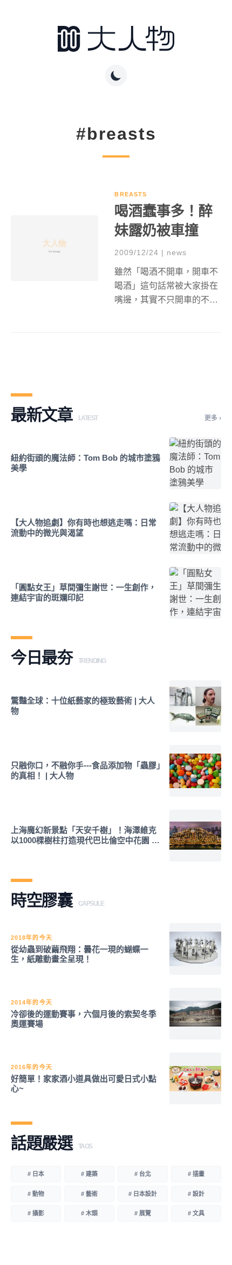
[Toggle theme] (116, 75)
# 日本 (36, 1174)
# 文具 (196, 1213)
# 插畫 (196, 1174)
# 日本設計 (142, 1194)
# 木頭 (89, 1213)
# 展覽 (142, 1213)
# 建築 (89, 1174)
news (177, 252)
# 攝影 (36, 1213)
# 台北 (142, 1174)
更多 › (212, 418)
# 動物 (36, 1194)
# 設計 (196, 1194)
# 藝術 (89, 1194)
